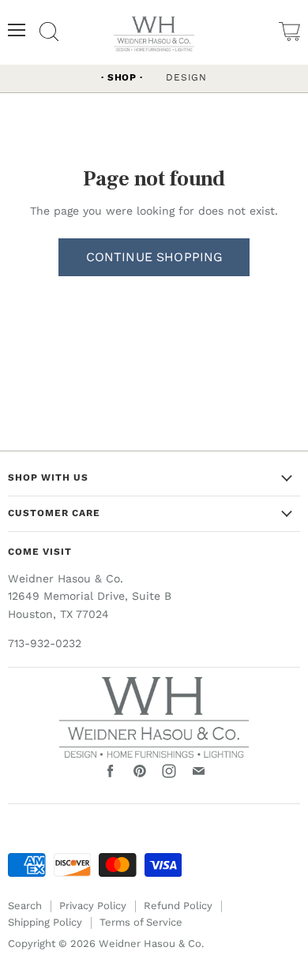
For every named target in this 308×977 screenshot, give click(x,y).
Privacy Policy (92, 905)
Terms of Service (141, 922)
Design (186, 77)
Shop (122, 77)
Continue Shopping (154, 256)
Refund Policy (178, 905)
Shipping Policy (45, 922)
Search (25, 905)
